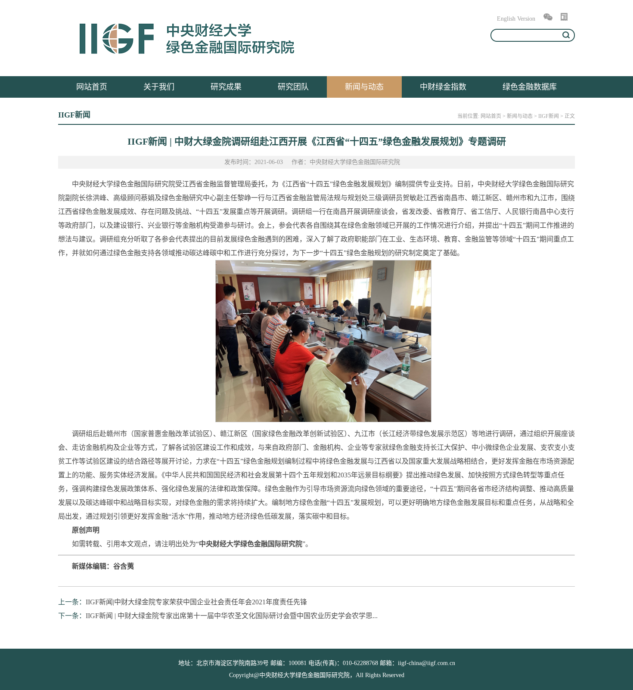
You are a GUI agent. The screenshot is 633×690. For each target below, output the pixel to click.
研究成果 (226, 87)
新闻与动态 (364, 87)
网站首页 (91, 87)
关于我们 (158, 87)
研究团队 (293, 87)
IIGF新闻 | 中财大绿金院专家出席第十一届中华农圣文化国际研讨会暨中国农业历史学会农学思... (232, 615)
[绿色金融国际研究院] (187, 59)
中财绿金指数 (443, 87)
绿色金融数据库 (530, 87)
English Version (516, 18)
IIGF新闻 (548, 116)
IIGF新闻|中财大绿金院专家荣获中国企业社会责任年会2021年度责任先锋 (196, 602)
